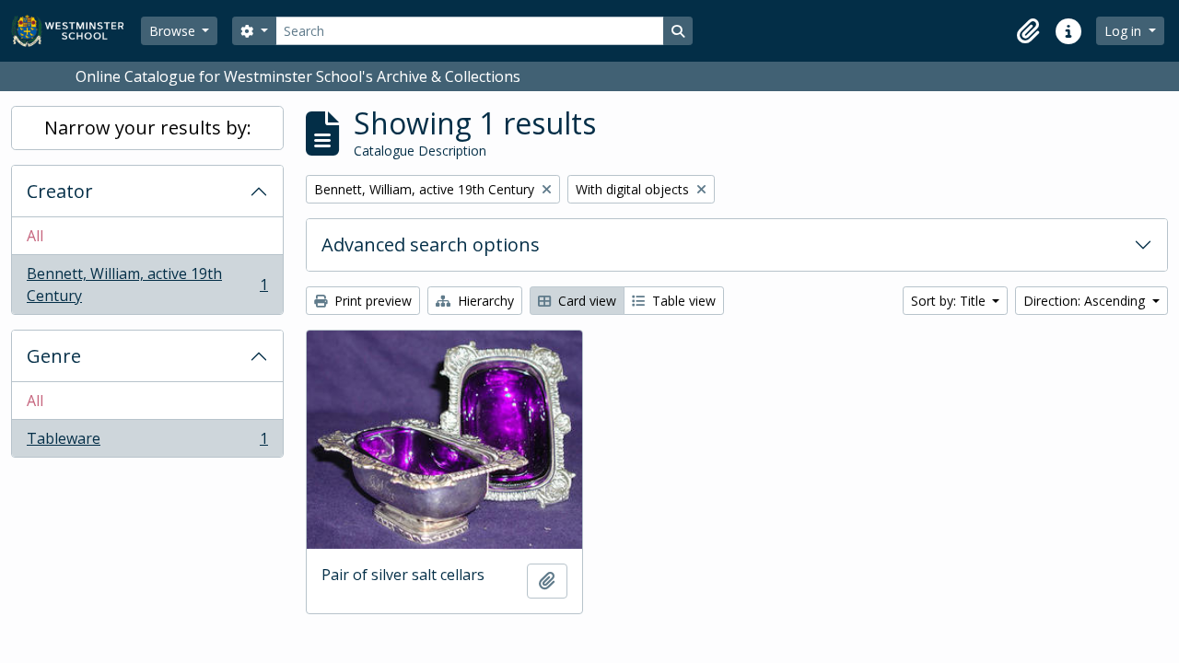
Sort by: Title (950, 300)
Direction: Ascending (1086, 300)
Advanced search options (430, 244)
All (35, 236)
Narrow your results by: (147, 127)
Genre (54, 355)
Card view (585, 300)
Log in (1124, 31)
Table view (682, 300)
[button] (1028, 31)
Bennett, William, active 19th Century (147, 284)
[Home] (76, 30)
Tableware (147, 442)
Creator (60, 191)
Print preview (371, 300)
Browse (174, 31)
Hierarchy (484, 300)
